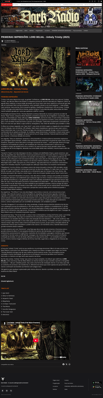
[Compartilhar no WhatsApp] (69, 364)
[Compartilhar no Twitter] (66, 364)
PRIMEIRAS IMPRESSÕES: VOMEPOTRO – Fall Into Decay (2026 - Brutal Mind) (71, 4)
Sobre (25, 30)
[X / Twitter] (90, 1)
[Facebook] (95, 1)
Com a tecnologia (95, 394)
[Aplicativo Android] (101, 1)
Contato (86, 30)
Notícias (31, 30)
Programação (39, 30)
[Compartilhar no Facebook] (63, 364)
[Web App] (99, 1)
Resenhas (4, 45)
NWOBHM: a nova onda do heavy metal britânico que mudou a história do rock (29, 4)
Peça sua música (77, 30)
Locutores (47, 30)
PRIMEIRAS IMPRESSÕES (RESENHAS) (61, 30)
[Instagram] (92, 1)
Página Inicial (19, 30)
